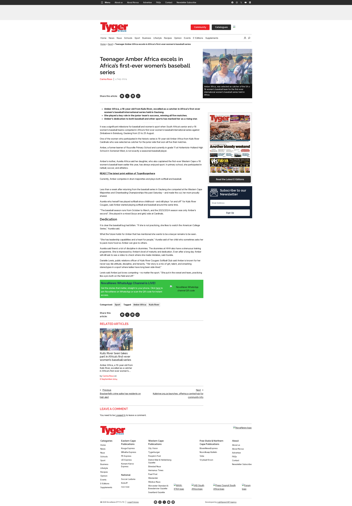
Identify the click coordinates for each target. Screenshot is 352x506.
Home (103, 44)
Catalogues (221, 27)
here (158, 288)
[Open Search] (249, 38)
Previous (106, 390)
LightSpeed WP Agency (227, 502)
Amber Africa (140, 304)
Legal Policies (133, 502)
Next (198, 390)
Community (200, 27)
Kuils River (154, 304)
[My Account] (245, 38)
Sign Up (230, 212)
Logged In (121, 415)
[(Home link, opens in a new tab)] (112, 430)
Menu (107, 2)
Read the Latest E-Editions (230, 179)
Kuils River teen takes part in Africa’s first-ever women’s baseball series (115, 357)
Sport (110, 44)
